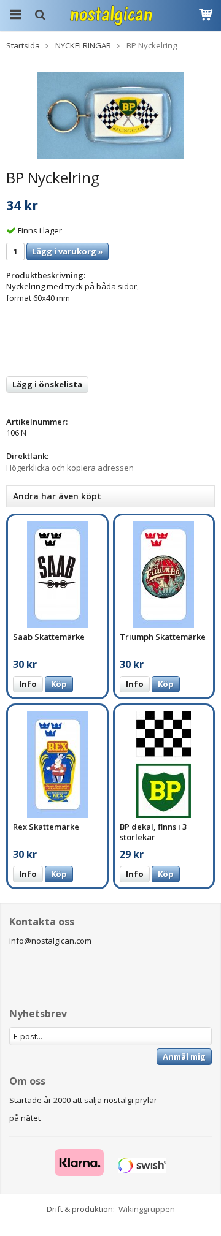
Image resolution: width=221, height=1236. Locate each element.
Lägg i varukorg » (67, 251)
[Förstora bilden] (110, 114)
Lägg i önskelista (47, 384)
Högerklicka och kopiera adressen (70, 467)
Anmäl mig (184, 1056)
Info (28, 683)
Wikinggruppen (146, 1209)
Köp (59, 683)
